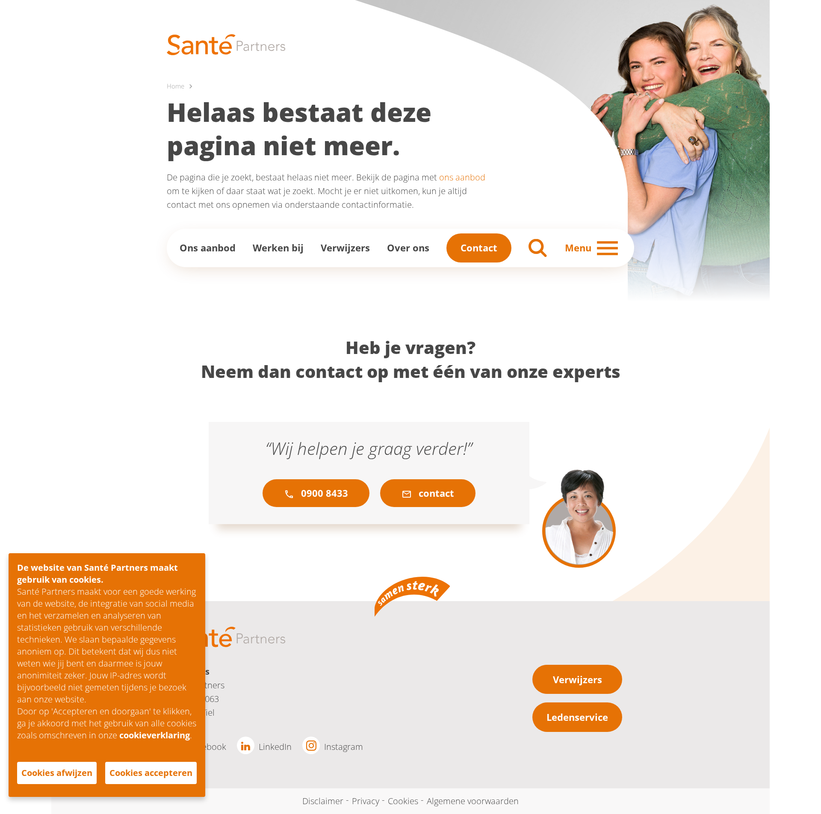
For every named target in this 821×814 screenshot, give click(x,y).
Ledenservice (577, 717)
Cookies (403, 801)
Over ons (408, 247)
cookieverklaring (154, 735)
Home (175, 86)
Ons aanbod (208, 247)
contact (435, 493)
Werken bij (278, 247)
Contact (479, 247)
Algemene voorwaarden (473, 801)
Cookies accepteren (150, 773)
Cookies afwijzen (56, 773)
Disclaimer (322, 801)
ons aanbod (462, 177)
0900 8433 (323, 493)
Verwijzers (345, 247)
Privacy (365, 801)
